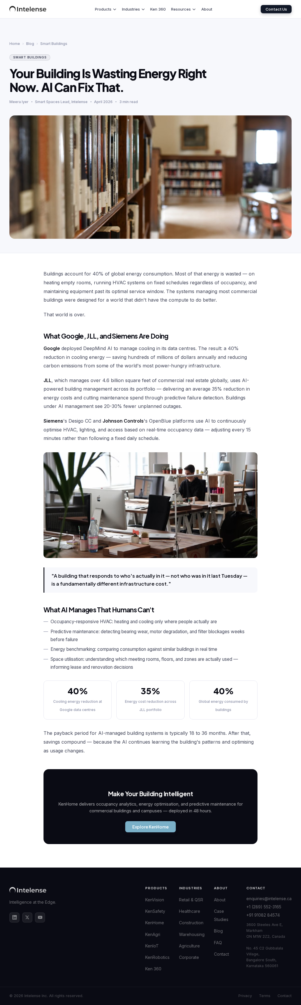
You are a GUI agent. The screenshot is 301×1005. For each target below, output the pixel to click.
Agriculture (189, 945)
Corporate (189, 957)
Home (14, 44)
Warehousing (192, 934)
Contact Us (276, 9)
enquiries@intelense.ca (269, 898)
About (206, 9)
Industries (131, 9)
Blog (30, 44)
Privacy (245, 996)
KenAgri (152, 934)
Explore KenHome (150, 826)
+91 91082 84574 (263, 914)
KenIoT (152, 945)
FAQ (218, 942)
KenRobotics (157, 957)
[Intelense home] (27, 9)
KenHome (154, 922)
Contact (221, 954)
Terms (264, 996)
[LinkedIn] (14, 917)
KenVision (154, 899)
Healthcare (189, 911)
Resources (181, 9)
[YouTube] (40, 917)
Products (103, 9)
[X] (27, 917)
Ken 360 (158, 9)
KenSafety (155, 911)
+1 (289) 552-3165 (263, 906)
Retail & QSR (191, 899)
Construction (191, 922)
